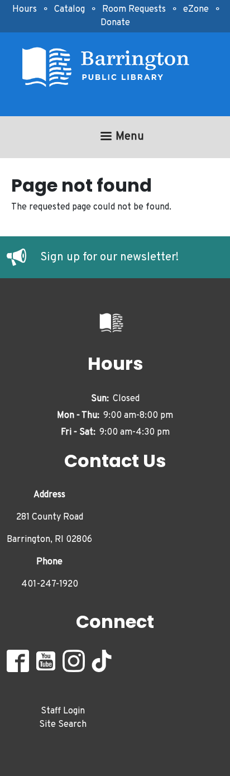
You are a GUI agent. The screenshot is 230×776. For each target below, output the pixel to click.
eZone (196, 9)
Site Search (63, 724)
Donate (115, 22)
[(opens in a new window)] (23, 257)
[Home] (110, 67)
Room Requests (134, 9)
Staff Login (63, 711)
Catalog (69, 9)
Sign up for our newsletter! (109, 257)
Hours (24, 9)
